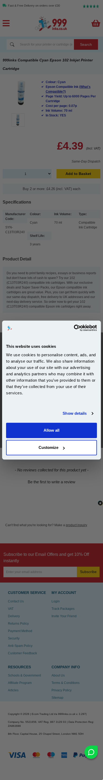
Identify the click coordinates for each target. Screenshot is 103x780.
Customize (48, 447)
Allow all (51, 430)
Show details (75, 413)
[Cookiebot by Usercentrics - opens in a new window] (74, 327)
